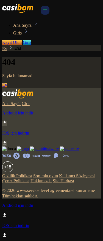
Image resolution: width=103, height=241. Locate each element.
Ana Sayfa (23, 25)
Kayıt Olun (12, 42)
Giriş (18, 33)
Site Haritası (63, 180)
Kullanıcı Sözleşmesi (77, 175)
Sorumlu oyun (45, 175)
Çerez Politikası (15, 180)
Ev (4, 48)
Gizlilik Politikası (17, 175)
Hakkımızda (41, 180)
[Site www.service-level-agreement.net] (21, 13)
